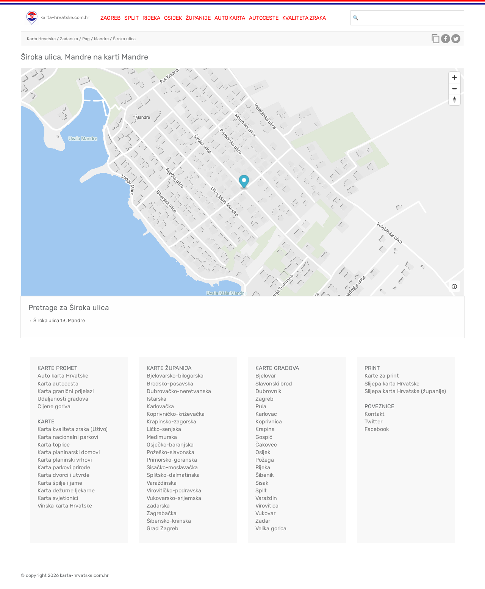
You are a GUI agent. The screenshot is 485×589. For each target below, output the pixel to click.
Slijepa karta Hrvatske (392, 384)
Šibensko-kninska (169, 521)
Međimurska (162, 437)
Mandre (101, 38)
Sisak (261, 483)
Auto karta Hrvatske (63, 376)
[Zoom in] (454, 77)
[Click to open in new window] (445, 40)
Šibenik (264, 475)
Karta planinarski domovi (69, 452)
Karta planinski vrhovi (65, 460)
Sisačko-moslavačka (172, 467)
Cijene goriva (54, 406)
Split (131, 18)
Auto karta (229, 18)
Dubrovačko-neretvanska (179, 391)
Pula (260, 406)
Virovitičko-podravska (174, 490)
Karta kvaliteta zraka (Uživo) (73, 429)
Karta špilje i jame (60, 483)
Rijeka (151, 18)
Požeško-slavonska (170, 452)
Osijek (173, 18)
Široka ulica (124, 38)
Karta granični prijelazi (66, 391)
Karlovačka (160, 406)
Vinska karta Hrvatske (65, 506)
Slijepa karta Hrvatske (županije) (405, 391)
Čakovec (266, 445)
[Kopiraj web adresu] (436, 40)
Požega (264, 460)
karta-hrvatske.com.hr (65, 17)
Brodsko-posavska (170, 384)
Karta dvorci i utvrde (63, 475)
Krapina (265, 429)
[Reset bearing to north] (454, 99)
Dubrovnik (268, 391)
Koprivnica (268, 421)
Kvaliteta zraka (304, 18)
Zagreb (110, 18)
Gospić (263, 437)
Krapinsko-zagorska (171, 421)
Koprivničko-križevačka (176, 414)
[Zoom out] (454, 88)
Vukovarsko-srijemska (174, 498)
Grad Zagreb (162, 528)
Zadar (262, 521)
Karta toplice (54, 445)
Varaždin (266, 498)
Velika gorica (270, 528)
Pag (86, 38)
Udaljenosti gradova (63, 399)
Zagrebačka (162, 513)
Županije (198, 18)
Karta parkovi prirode (64, 467)
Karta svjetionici (58, 498)
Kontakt (375, 414)
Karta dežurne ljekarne (66, 490)
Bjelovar (265, 376)
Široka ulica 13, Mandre (59, 320)
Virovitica (266, 506)
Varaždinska (162, 483)
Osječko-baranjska (170, 445)
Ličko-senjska (164, 429)
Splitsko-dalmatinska (173, 475)
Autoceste (263, 18)
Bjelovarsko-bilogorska (175, 376)
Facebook (377, 429)
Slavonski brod (273, 384)
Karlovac (266, 414)
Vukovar (265, 513)
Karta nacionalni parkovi (68, 437)
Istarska (156, 399)
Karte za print (382, 376)
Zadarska (69, 38)
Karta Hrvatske (41, 38)
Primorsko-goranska (172, 460)
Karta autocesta (58, 384)
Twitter (373, 421)
